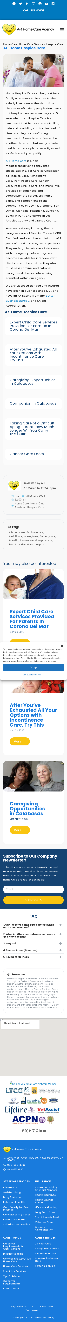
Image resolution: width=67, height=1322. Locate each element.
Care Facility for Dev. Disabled (16, 1208)
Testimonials (32, 1310)
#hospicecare (43, 540)
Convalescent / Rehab (17, 1214)
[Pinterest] (40, 3)
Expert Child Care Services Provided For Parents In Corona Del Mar (33, 326)
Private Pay (10, 1187)
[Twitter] (20, 3)
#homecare (27, 540)
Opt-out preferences (32, 675)
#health (13, 540)
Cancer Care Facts (27, 453)
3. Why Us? (9, 943)
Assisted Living (12, 1192)
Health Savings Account (44, 1201)
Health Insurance (45, 1195)
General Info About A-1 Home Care (17, 1260)
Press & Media (11, 1288)
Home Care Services (32, 44)
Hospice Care (54, 44)
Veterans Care (44, 1222)
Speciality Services (14, 1271)
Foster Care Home (14, 1219)
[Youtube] (46, 3)
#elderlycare (47, 536)
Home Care (10, 44)
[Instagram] (33, 3)
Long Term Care (45, 1212)
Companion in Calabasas (33, 403)
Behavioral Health (14, 1202)
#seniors (14, 544)
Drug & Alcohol (12, 1197)
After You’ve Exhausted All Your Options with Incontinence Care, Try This (33, 355)
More (18, 741)
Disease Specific (13, 1253)
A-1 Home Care (16, 160)
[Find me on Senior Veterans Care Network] (33, 1084)
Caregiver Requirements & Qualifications (13, 1246)
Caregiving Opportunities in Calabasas (32, 381)
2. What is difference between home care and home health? (29, 935)
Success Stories (45, 1306)
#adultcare (15, 536)
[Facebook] (14, 3)
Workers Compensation (44, 1228)
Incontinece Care (46, 1253)
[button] (62, 646)
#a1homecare (34, 532)
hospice (40, 544)
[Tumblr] (27, 3)
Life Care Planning (46, 1207)
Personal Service (45, 1266)
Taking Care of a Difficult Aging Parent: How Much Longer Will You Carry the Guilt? (32, 429)
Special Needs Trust (47, 1217)
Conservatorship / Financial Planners (46, 1189)
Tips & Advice (11, 1276)
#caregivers (31, 536)
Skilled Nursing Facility (16, 1224)
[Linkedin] (53, 3)
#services (27, 544)
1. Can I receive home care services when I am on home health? (29, 926)
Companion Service (47, 1248)
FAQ (32, 1306)
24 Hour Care (43, 1243)
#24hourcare (17, 532)
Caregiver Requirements (11, 1282)
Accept (33, 667)
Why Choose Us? (19, 1306)
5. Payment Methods (16, 957)
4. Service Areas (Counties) (20, 950)
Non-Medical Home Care (47, 1260)
